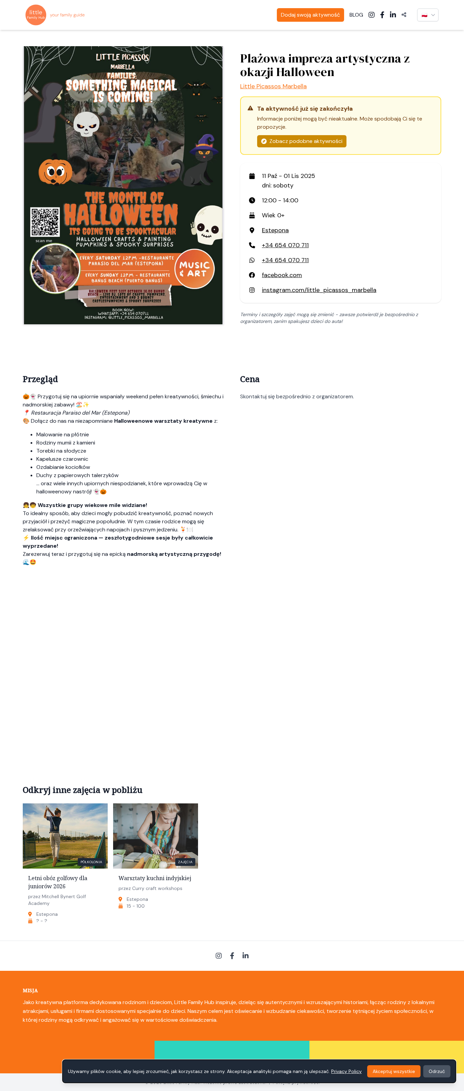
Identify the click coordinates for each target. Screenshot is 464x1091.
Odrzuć (437, 1071)
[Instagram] (372, 15)
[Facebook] (382, 15)
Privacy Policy (346, 1071)
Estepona (275, 230)
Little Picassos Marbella (273, 86)
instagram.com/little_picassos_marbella (319, 290)
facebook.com (282, 275)
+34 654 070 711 (285, 245)
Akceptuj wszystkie (394, 1071)
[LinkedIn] (393, 15)
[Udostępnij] (403, 15)
